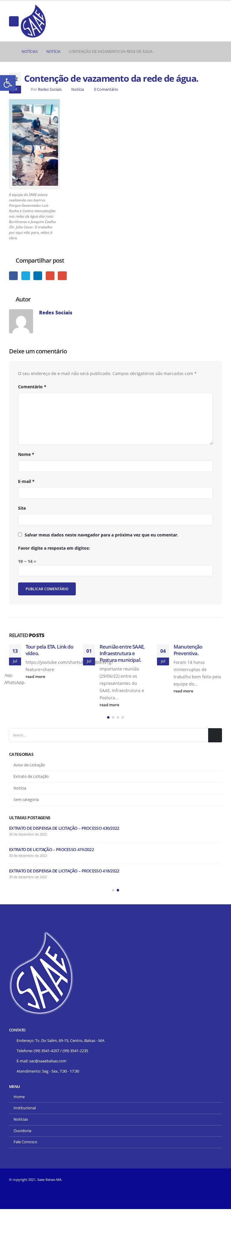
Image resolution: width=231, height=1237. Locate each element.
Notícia (77, 89)
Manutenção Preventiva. (188, 650)
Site (22, 508)
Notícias (21, 1119)
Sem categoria (26, 799)
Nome (26, 454)
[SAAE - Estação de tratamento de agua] (33, 21)
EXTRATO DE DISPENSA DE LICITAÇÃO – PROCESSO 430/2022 (64, 828)
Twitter (25, 275)
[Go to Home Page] (11, 51)
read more (36, 676)
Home (19, 1096)
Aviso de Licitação (29, 765)
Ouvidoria (22, 1130)
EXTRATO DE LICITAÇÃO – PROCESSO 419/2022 (51, 849)
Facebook (13, 275)
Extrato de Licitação (31, 776)
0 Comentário (106, 89)
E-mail (62, 275)
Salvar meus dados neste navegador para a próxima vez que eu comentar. (101, 535)
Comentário (32, 386)
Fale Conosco (25, 1141)
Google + (50, 275)
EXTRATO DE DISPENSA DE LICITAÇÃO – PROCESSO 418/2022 (64, 871)
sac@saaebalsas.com (47, 1061)
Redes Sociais (50, 89)
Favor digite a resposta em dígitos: (54, 548)
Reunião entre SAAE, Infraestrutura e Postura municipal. (122, 653)
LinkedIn (37, 275)
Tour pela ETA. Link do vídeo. (49, 650)
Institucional (25, 1107)
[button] (108, 717)
